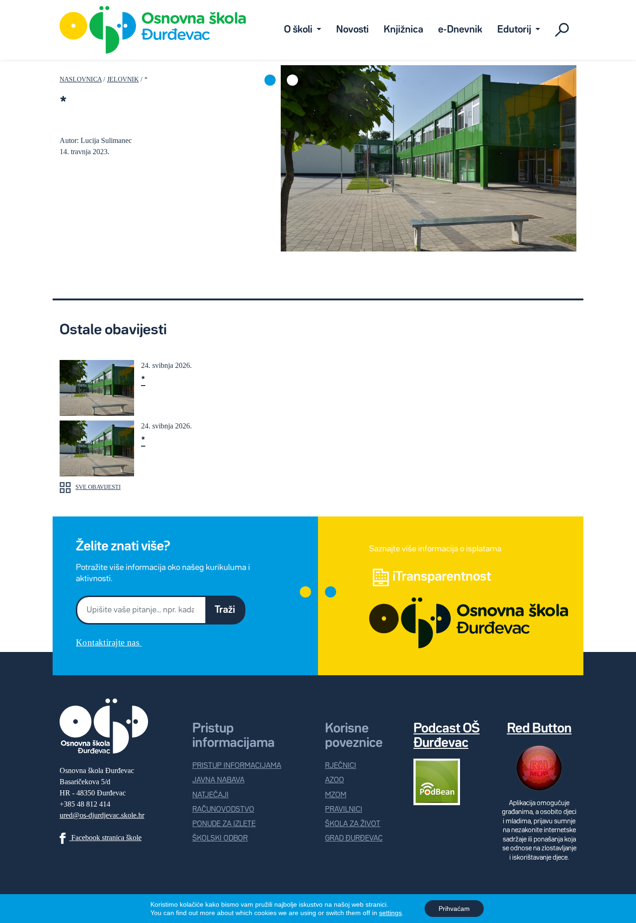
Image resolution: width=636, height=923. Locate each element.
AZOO (334, 780)
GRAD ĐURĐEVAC (354, 838)
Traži (225, 610)
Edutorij (515, 29)
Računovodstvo (223, 809)
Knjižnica (403, 29)
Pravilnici (343, 809)
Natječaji (210, 795)
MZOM (335, 795)
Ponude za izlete (224, 824)
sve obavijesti (98, 487)
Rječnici (340, 765)
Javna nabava (218, 780)
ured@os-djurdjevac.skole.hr (102, 815)
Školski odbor (220, 838)
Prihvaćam (454, 908)
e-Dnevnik (460, 29)
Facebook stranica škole (105, 838)
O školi (299, 29)
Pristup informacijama (236, 765)
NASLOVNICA (80, 79)
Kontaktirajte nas (109, 642)
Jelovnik (123, 79)
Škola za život (352, 824)
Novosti (352, 29)
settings (390, 912)
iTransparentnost (441, 577)
